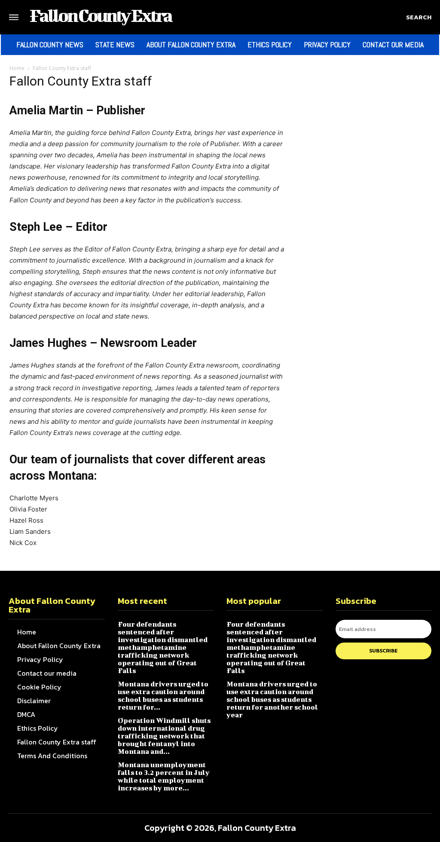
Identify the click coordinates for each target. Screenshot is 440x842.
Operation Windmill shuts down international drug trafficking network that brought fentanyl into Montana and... (164, 735)
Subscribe (383, 651)
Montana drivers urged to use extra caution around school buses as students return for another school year (272, 699)
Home (16, 68)
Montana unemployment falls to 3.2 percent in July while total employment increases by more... (164, 776)
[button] (418, 17)
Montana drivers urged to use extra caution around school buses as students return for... (163, 695)
